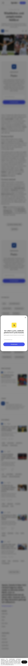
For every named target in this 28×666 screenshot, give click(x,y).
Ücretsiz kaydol (14, 344)
